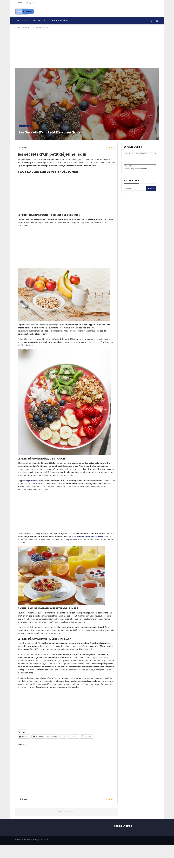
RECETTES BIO (25, 126)
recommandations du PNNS (90, 536)
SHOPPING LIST (39, 20)
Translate (143, 168)
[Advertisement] (87, 48)
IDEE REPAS (22, 20)
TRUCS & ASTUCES (59, 20)
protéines (32, 480)
